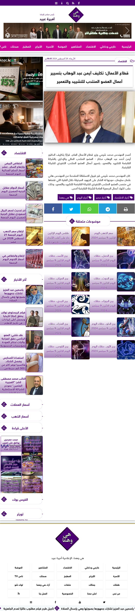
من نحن (116, 593)
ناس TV (19, 576)
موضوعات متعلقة (88, 221)
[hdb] (67, 31)
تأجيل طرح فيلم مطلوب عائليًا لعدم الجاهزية (49, 608)
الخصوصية (67, 593)
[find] (67, 3)
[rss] (73, 3)
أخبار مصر (101, 197)
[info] (62, 3)
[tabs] (56, 3)
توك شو (19, 584)
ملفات (67, 584)
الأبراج (38, 46)
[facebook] (79, 3)
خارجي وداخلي (108, 46)
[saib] (21, 144)
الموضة (62, 46)
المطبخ (27, 46)
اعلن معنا (92, 593)
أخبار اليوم (83, 197)
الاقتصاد (91, 46)
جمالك (92, 584)
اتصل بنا (43, 593)
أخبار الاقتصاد (122, 197)
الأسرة (50, 46)
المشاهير (76, 46)
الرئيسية (126, 46)
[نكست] (21, 99)
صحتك (14, 46)
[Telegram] (108, 208)
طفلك (116, 584)
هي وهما (64, 197)
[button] (7, 31)
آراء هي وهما (43, 584)
